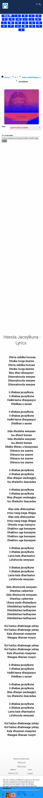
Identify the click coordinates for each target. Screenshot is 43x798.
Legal (30, 773)
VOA (8, 15)
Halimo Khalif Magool (30, 77)
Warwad (21, 766)
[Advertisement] (21, 53)
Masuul (21, 762)
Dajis (3, 126)
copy (4, 141)
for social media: (7, 135)
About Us (13, 773)
